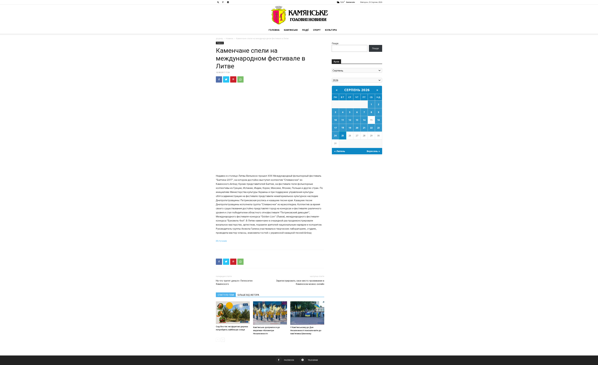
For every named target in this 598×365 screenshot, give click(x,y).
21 (364, 127)
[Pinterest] (233, 79)
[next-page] (223, 340)
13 (357, 119)
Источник (221, 240)
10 (335, 119)
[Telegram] (228, 2)
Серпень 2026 (357, 89)
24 (335, 135)
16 (378, 119)
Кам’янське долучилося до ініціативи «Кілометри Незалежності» (266, 330)
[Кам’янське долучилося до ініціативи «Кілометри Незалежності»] (270, 313)
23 (378, 127)
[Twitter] (226, 79)
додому (219, 38)
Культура (331, 29)
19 (350, 127)
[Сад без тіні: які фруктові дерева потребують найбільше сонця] (233, 312)
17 (335, 127)
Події (305, 29)
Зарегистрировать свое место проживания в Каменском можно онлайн (300, 282)
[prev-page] (218, 340)
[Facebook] (223, 2)
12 (350, 119)
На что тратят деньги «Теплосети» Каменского (234, 282)
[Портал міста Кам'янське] (299, 15)
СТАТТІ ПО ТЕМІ (226, 295)
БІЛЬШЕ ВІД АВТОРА (248, 295)
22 (371, 127)
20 (357, 127)
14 (364, 119)
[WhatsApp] (240, 79)
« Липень (339, 151)
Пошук (335, 43)
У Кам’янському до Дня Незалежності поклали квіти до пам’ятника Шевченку (305, 330)
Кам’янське (291, 29)
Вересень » (373, 151)
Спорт (317, 29)
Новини (229, 38)
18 (342, 127)
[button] (218, 2)
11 (342, 119)
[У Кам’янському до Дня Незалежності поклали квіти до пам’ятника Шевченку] (307, 313)
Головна (274, 29)
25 (342, 135)
